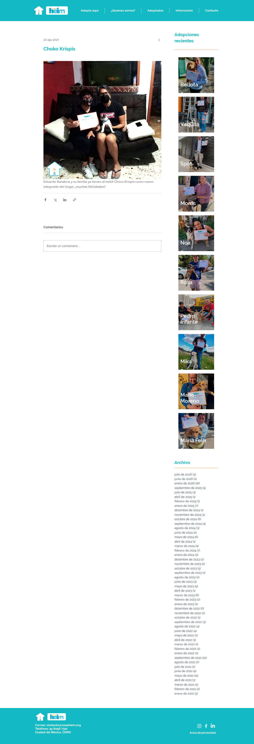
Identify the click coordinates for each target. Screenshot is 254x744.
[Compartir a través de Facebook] (45, 200)
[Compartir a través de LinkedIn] (65, 200)
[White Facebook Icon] (206, 726)
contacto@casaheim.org (63, 725)
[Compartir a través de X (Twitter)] (55, 200)
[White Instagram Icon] (199, 726)
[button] (90, 10)
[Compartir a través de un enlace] (74, 200)
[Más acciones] (159, 39)
